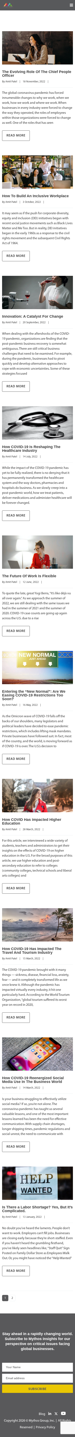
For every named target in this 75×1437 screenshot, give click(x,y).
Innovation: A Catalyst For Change (32, 316)
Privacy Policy (45, 1427)
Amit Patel (11, 81)
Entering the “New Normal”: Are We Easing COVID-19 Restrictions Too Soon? (33, 695)
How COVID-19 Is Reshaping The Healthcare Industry (31, 449)
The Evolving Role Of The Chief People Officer (36, 74)
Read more (15, 135)
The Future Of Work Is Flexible (29, 576)
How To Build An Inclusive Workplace (35, 196)
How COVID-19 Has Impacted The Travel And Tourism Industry (31, 951)
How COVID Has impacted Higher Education (31, 821)
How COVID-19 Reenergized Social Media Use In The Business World (33, 1080)
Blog (42, 1414)
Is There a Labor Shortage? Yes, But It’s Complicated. (37, 1209)
